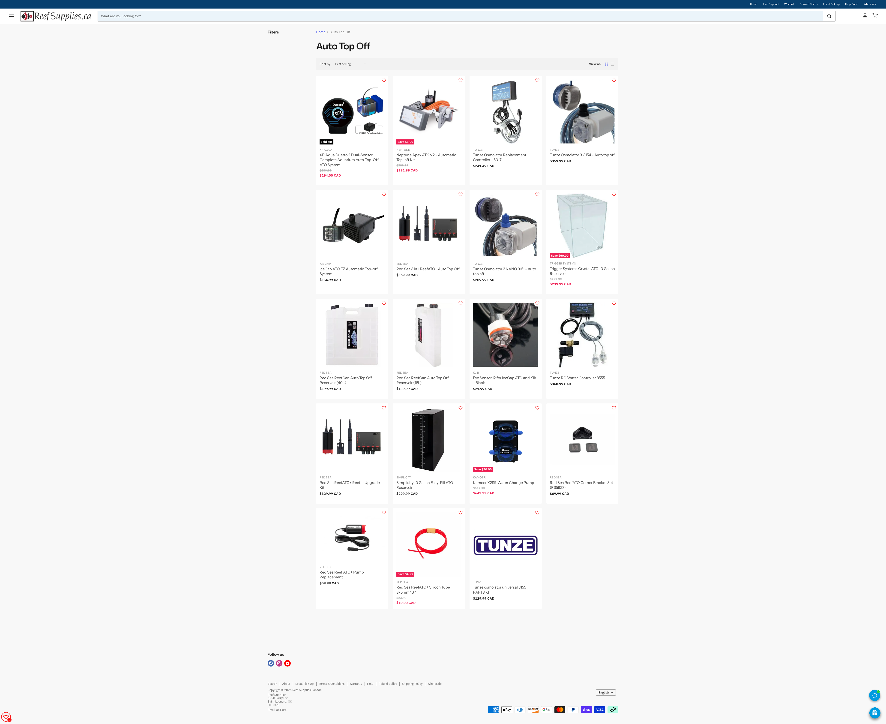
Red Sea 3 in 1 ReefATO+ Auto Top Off (428, 269)
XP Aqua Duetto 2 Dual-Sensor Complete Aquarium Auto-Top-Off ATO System (349, 160)
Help (370, 684)
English (604, 693)
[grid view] (606, 64)
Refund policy (388, 684)
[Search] (829, 16)
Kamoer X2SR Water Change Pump (503, 482)
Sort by (325, 64)
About (286, 684)
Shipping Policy (412, 684)
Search (272, 684)
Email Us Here (277, 710)
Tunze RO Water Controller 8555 (577, 378)
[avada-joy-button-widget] (874, 712)
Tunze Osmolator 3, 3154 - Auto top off (582, 155)
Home (753, 4)
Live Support (771, 4)
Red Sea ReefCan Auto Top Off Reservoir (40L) (346, 380)
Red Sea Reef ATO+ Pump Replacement (342, 574)
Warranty (356, 684)
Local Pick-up (831, 4)
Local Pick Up (304, 684)
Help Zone (851, 4)
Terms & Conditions (331, 684)
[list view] (612, 64)
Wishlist (789, 4)
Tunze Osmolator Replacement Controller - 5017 (499, 157)
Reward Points (809, 4)
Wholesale (870, 4)
